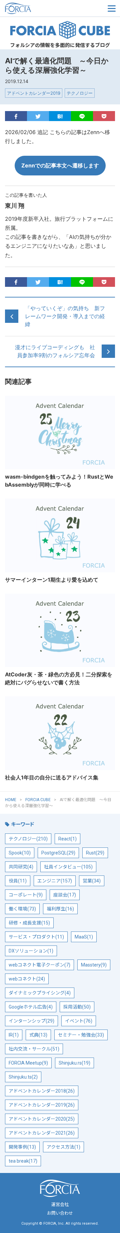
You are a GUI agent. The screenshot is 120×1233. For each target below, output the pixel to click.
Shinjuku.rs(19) (74, 1063)
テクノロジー (80, 93)
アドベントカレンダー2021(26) (42, 1133)
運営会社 (60, 1204)
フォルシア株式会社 (38, 8)
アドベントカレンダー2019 (33, 93)
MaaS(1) (84, 937)
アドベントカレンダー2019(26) (42, 1105)
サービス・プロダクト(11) (36, 937)
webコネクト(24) (27, 979)
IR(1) (14, 1035)
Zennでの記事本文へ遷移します (60, 165)
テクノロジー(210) (28, 838)
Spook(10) (20, 852)
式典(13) (38, 1035)
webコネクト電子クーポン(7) (39, 965)
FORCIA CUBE (60, 30)
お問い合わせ (60, 1213)
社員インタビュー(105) (68, 866)
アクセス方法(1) (63, 1147)
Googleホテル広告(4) (31, 1007)
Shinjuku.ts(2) (23, 1077)
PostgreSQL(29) (58, 852)
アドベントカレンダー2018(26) (42, 1091)
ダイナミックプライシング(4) (40, 993)
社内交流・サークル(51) (34, 1049)
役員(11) (18, 880)
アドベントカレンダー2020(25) (42, 1119)
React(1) (67, 838)
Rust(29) (95, 852)
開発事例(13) (22, 1147)
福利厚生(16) (60, 908)
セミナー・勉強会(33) (81, 1035)
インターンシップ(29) (31, 1021)
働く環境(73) (22, 908)
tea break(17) (23, 1161)
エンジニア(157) (54, 880)
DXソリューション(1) (31, 951)
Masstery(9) (94, 965)
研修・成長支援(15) (29, 923)
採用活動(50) (77, 1007)
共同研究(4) (21, 866)
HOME (10, 799)
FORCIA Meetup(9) (28, 1063)
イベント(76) (78, 1021)
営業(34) (92, 880)
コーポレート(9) (26, 894)
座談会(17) (64, 894)
